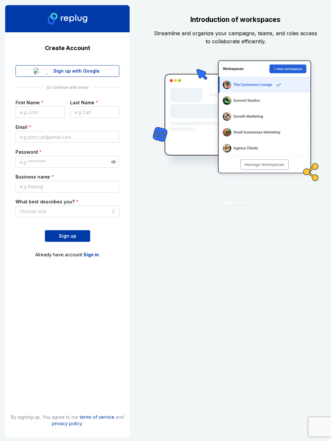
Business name (35, 176)
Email (23, 127)
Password (29, 152)
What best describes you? (47, 201)
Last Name (84, 102)
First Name (30, 102)
